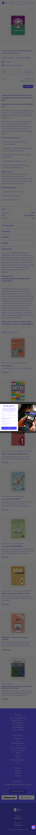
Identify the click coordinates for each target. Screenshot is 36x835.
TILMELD (9, 428)
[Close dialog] (33, 405)
